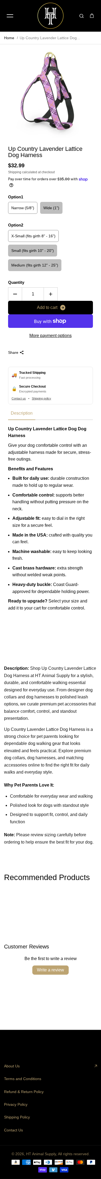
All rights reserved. (74, 1154)
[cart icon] (92, 16)
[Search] (81, 16)
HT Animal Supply (41, 1154)
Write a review (50, 970)
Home (9, 38)
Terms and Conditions (22, 1079)
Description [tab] (22, 413)
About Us (12, 1066)
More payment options (50, 335)
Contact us (19, 398)
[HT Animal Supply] (50, 15)
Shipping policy (41, 398)
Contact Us (13, 1130)
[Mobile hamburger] (10, 16)
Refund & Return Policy (24, 1092)
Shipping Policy (17, 1117)
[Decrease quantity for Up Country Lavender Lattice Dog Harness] (15, 294)
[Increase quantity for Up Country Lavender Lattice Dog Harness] (51, 294)
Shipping (14, 172)
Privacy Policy (15, 1104)
